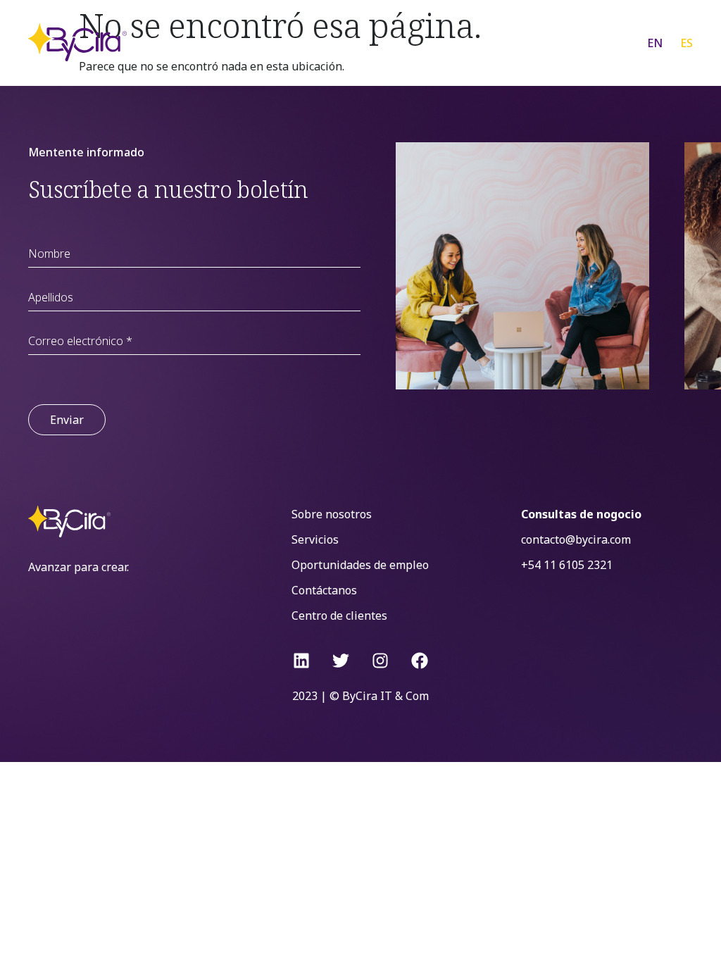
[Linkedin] (301, 660)
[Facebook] (419, 660)
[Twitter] (340, 660)
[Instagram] (380, 660)
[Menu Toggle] (597, 42)
